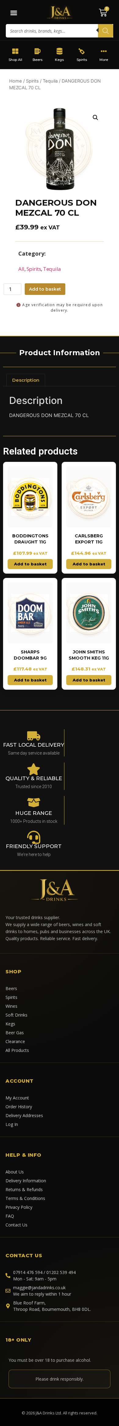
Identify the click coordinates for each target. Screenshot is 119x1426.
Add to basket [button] (30, 563)
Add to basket (45, 289)
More (103, 60)
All (21, 268)
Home (15, 81)
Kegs (59, 60)
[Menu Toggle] (13, 12)
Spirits (81, 60)
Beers (37, 60)
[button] (95, 117)
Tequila (50, 81)
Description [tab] (25, 380)
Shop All (15, 60)
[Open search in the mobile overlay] (59, 30)
